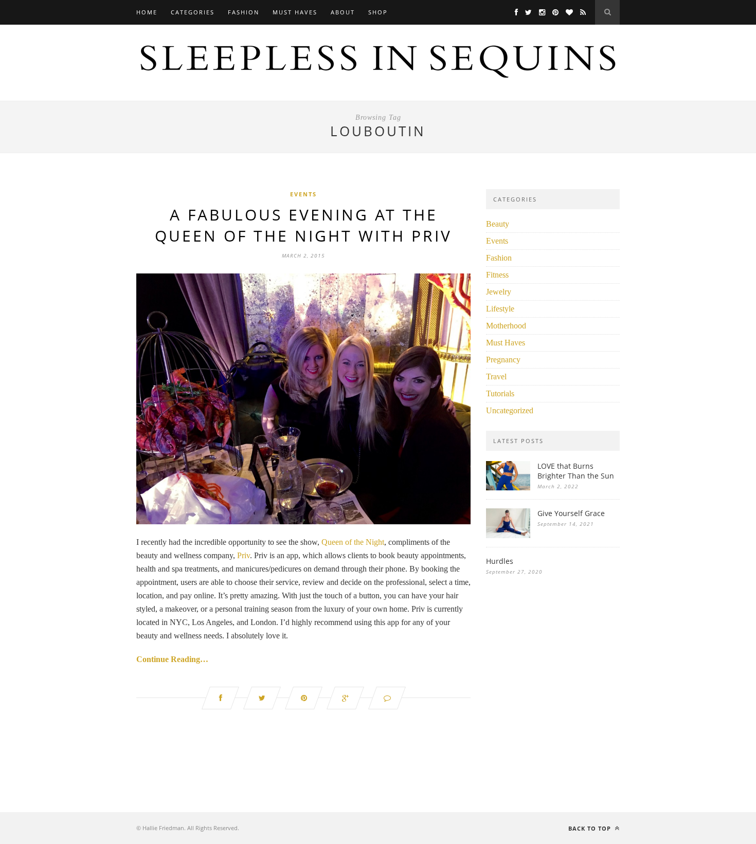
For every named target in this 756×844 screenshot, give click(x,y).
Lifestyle (500, 308)
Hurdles (499, 561)
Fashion (243, 12)
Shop (378, 12)
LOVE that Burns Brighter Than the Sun (575, 471)
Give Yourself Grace (571, 513)
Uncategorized (509, 410)
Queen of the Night (352, 542)
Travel (496, 376)
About (343, 12)
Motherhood (506, 325)
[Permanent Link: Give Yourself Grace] (508, 535)
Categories (192, 12)
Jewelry (498, 291)
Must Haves (295, 12)
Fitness (497, 274)
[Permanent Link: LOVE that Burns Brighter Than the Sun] (508, 487)
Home (146, 12)
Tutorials (500, 393)
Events (303, 194)
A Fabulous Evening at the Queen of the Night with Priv (303, 225)
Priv (243, 555)
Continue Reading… (172, 659)
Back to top (590, 828)
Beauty (497, 223)
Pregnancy (503, 359)
